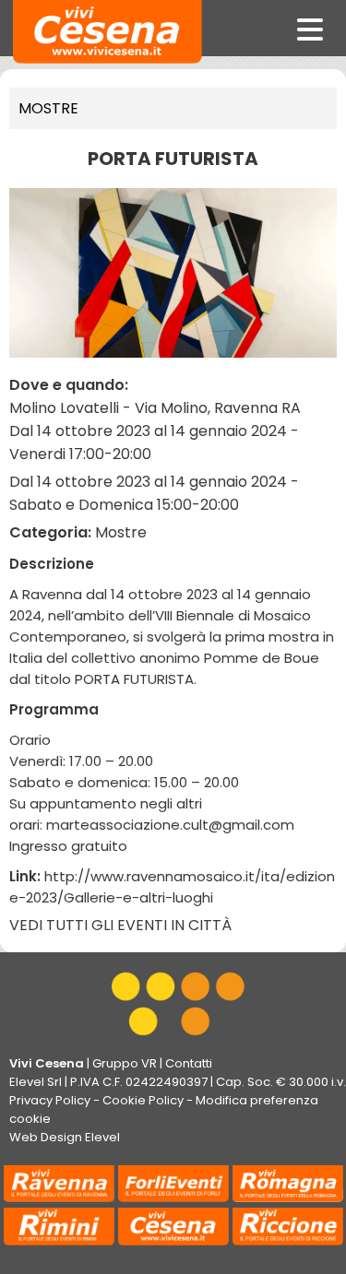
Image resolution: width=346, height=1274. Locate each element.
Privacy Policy (49, 1100)
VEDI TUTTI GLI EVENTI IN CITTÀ (120, 925)
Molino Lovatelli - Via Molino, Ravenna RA (155, 408)
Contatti (188, 1063)
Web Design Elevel (64, 1137)
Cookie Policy (143, 1100)
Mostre (48, 108)
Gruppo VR (124, 1063)
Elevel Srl (35, 1082)
